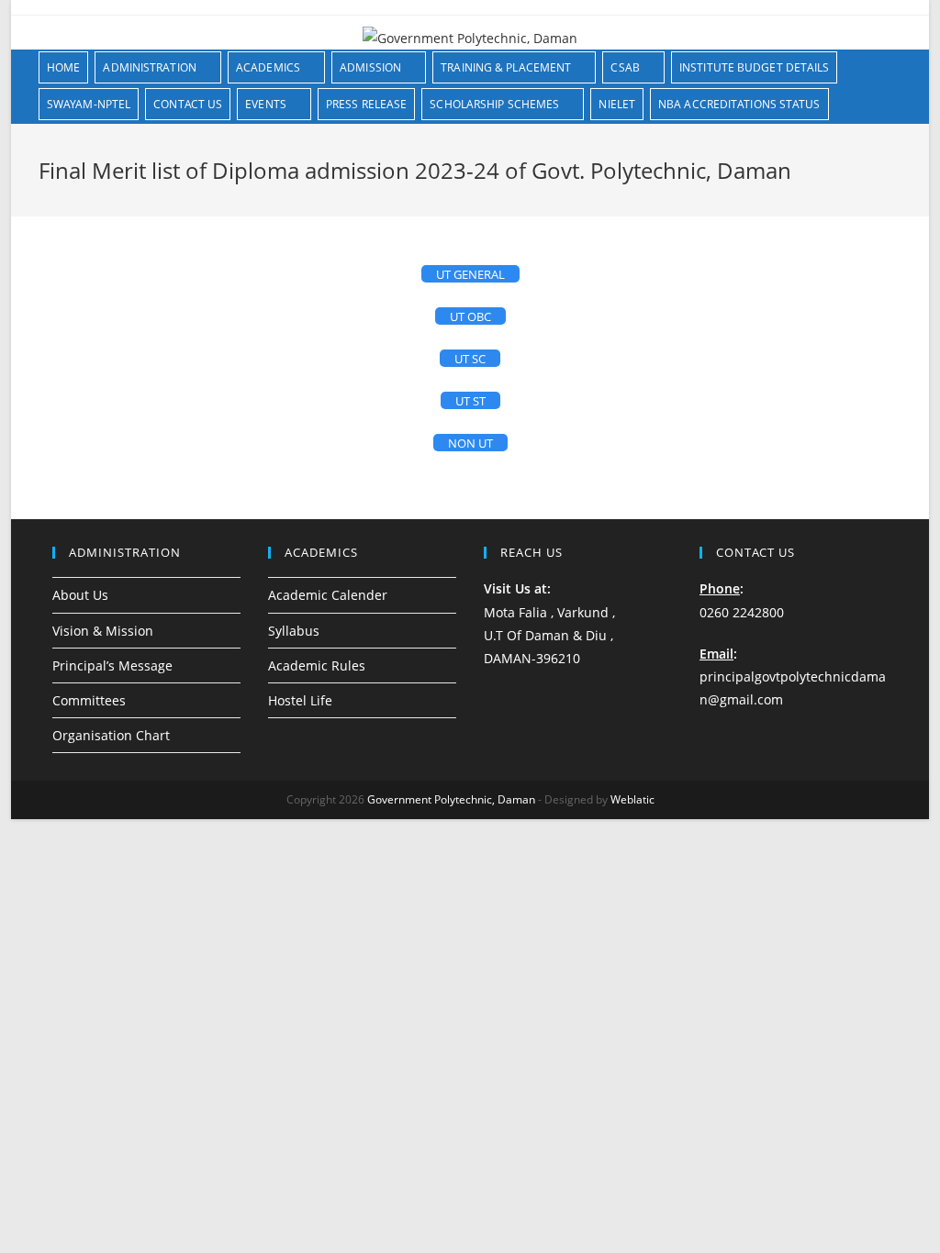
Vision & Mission (102, 630)
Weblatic (632, 799)
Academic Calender (327, 595)
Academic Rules (316, 665)
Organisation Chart (111, 735)
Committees (89, 700)
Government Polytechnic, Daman (451, 799)
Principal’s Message (112, 665)
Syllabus (293, 630)
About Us (80, 595)
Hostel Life (300, 700)
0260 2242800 (741, 612)
